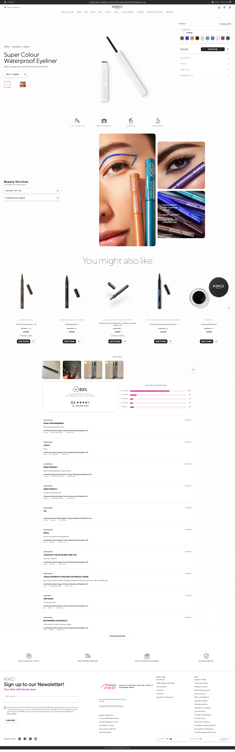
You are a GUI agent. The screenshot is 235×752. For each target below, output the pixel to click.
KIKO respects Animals (165, 683)
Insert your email (10, 696)
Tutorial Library (105, 732)
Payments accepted (202, 708)
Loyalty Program (201, 701)
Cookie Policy (199, 711)
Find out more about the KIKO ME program (111, 706)
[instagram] (19, 739)
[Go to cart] (230, 7)
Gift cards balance (201, 697)
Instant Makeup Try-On (108, 722)
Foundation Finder (106, 725)
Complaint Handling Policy (205, 725)
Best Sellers (68, 12)
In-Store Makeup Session (109, 718)
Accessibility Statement (203, 729)
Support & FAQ (200, 679)
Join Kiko (160, 690)
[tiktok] (30, 739)
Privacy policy (12, 713)
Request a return (201, 687)
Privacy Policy (200, 718)
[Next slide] (228, 307)
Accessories (128, 12)
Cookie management (202, 715)
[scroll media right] (193, 369)
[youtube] (36, 739)
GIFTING (169, 12)
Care (116, 12)
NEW (79, 12)
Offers (140, 12)
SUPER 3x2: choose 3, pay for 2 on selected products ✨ (117, 2)
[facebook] (25, 739)
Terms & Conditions (202, 722)
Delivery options (201, 704)
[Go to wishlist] (224, 7)
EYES (100, 12)
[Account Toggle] (219, 7)
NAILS (108, 12)
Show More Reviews (117, 636)
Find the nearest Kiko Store (205, 732)
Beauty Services (155, 12)
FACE (93, 12)
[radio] (7, 84)
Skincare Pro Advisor (107, 729)
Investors (160, 694)
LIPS (86, 12)
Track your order (201, 683)
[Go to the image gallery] (118, 66)
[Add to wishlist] (228, 49)
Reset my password (202, 690)
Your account (199, 694)
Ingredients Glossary (164, 697)
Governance (161, 687)
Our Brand (160, 679)
